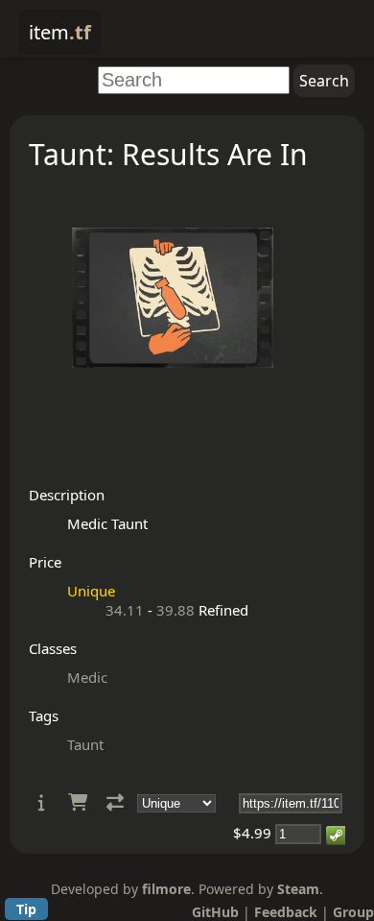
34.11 (124, 609)
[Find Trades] (115, 802)
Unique (91, 590)
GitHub (215, 912)
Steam (298, 889)
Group (353, 912)
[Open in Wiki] (42, 802)
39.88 (175, 609)
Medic (87, 677)
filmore (166, 889)
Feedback (285, 912)
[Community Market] (77, 802)
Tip (26, 909)
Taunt (85, 744)
